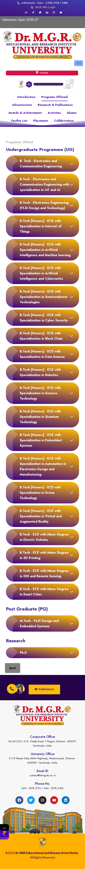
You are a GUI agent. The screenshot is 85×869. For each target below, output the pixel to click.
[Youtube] (61, 12)
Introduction (26, 97)
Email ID (42, 771)
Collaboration (64, 120)
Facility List (19, 120)
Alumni (71, 113)
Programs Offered (54, 97)
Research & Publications (55, 105)
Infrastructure (22, 105)
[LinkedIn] (47, 12)
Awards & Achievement (25, 113)
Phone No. (42, 783)
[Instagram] (54, 12)
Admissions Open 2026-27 (20, 19)
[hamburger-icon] (78, 63)
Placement (40, 120)
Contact (43, 73)
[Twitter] (40, 12)
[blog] (26, 12)
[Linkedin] (66, 800)
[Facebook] (33, 12)
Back (12, 668)
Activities (54, 113)
